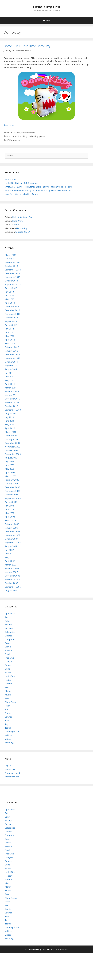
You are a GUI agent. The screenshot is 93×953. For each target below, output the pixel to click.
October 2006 (11, 583)
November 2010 (12, 402)
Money (8, 691)
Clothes (8, 635)
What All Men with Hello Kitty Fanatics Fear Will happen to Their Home (38, 186)
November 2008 (12, 491)
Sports (8, 713)
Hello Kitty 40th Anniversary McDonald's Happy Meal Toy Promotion (37, 190)
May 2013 (9, 299)
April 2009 (10, 472)
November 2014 (12, 262)
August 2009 (11, 457)
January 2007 (11, 572)
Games (8, 665)
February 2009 (12, 479)
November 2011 (12, 358)
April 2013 (10, 302)
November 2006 (12, 579)
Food (7, 654)
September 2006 (13, 586)
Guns (7, 668)
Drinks (8, 646)
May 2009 (9, 468)
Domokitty (22, 136)
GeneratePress (61, 949)
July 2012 (9, 328)
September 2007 (13, 542)
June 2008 (9, 509)
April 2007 (10, 561)
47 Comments (13, 140)
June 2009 (9, 465)
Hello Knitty (10, 179)
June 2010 (9, 420)
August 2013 (11, 288)
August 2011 (11, 369)
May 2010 (9, 424)
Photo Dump (11, 702)
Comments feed (12, 773)
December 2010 (12, 398)
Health (8, 672)
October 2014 (11, 266)
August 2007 (11, 546)
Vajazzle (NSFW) (22, 231)
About (17, 224)
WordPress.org (12, 776)
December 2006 (12, 575)
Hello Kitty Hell (46, 6)
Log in (8, 765)
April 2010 (10, 428)
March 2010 (10, 432)
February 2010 (12, 435)
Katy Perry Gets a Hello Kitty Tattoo (21, 194)
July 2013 (9, 291)
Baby (7, 621)
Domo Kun (11, 136)
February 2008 (12, 524)
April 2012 (10, 339)
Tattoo (8, 720)
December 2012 (12, 310)
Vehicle (8, 735)
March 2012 (10, 343)
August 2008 (11, 502)
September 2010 (13, 409)
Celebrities (10, 632)
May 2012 (9, 336)
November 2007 (12, 535)
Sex (6, 709)
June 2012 (9, 332)
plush (42, 136)
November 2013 (12, 277)
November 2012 (12, 314)
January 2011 (11, 395)
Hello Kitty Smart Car (22, 217)
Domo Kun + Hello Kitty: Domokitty (27, 46)
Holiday (8, 680)
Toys (7, 724)
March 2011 (10, 387)
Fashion (8, 650)
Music (8, 694)
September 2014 (13, 269)
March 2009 (10, 476)
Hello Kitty (33, 136)
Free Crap (9, 657)
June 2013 (9, 295)
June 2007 (9, 553)
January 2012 (11, 350)
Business (9, 628)
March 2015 (10, 255)
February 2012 (12, 347)
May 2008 (9, 513)
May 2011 (9, 380)
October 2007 (11, 538)
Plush (9, 132)
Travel (8, 727)
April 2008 (10, 516)
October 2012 (11, 317)
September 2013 (13, 284)
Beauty (8, 624)
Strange (16, 132)
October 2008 (11, 494)
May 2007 (9, 557)
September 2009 (13, 454)
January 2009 (11, 483)
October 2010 (11, 406)
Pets (7, 698)
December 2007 (12, 531)
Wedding (9, 742)
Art (6, 617)
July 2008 (9, 505)
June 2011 (9, 376)
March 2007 (10, 564)
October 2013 (11, 280)
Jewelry (8, 683)
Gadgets (9, 661)
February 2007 (12, 568)
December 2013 (12, 273)
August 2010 (11, 413)
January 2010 (11, 439)
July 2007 (9, 550)
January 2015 (11, 258)
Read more (9, 125)
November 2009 (12, 446)
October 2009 (11, 450)
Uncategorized (28, 132)
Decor (7, 643)
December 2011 (12, 354)
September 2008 (13, 498)
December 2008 (12, 487)
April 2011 (10, 384)
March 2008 (10, 520)
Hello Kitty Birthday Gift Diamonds (21, 183)
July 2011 (9, 373)
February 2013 (12, 306)
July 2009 (9, 461)
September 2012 (13, 321)
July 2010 (9, 417)
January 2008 (11, 527)
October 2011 (11, 361)
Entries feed (10, 769)
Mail (7, 687)
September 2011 (13, 365)
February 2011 (12, 391)
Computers (10, 639)
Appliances (10, 613)
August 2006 (11, 590)
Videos (8, 739)
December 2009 (12, 443)
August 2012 (11, 325)
